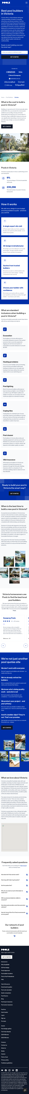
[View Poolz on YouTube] (2, 1070)
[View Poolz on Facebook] (6, 1070)
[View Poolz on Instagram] (9, 1070)
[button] (26, 3)
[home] (5, 3)
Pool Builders (9, 97)
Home (2, 97)
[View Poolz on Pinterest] (13, 1070)
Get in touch (23, 865)
